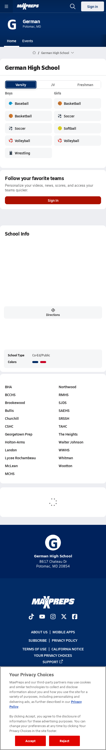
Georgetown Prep (18, 434)
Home (11, 40)
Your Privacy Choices (53, 655)
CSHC (9, 426)
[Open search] (72, 6)
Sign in (92, 6)
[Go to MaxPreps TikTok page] (31, 617)
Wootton (65, 465)
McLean (11, 465)
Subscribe (38, 640)
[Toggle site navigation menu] (6, 6)
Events (27, 40)
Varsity (21, 84)
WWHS (64, 449)
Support (50, 661)
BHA (8, 386)
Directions (53, 315)
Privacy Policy (64, 640)
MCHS (10, 473)
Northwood (67, 386)
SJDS (63, 402)
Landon (11, 449)
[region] (53, 708)
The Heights (68, 434)
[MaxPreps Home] (28, 6)
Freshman (85, 84)
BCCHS (10, 394)
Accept (30, 740)
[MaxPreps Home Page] (34, 53)
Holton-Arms (15, 441)
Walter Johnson (71, 441)
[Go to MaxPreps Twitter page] (64, 617)
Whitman (66, 457)
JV (53, 84)
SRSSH (64, 418)
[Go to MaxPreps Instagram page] (53, 617)
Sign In (53, 200)
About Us (39, 631)
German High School (53, 547)
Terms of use (34, 648)
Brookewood (15, 402)
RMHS (64, 394)
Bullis (9, 410)
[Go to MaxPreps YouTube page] (42, 617)
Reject (64, 740)
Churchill (12, 418)
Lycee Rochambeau (20, 457)
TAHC (63, 426)
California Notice (68, 648)
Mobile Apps (64, 631)
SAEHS (64, 410)
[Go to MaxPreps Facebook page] (75, 617)
